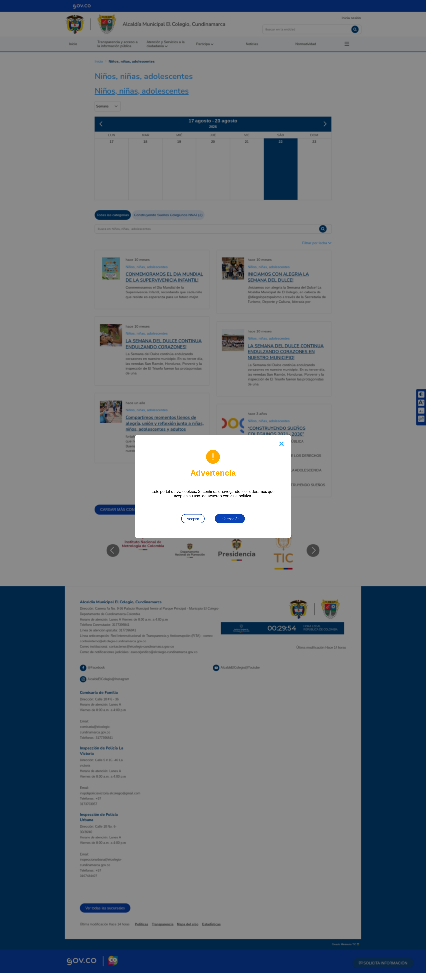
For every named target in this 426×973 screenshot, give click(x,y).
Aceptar (193, 519)
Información (229, 519)
